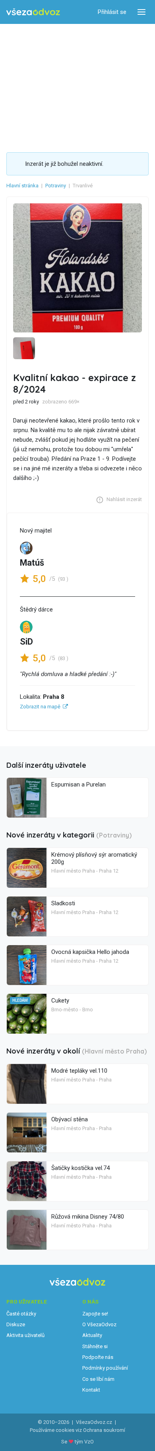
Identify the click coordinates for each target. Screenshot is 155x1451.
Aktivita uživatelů (25, 1335)
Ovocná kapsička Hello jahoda (90, 952)
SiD (26, 642)
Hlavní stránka (22, 186)
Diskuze (15, 1324)
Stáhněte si (95, 1346)
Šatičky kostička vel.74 (80, 1168)
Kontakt (91, 1390)
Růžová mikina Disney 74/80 (87, 1216)
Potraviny (55, 186)
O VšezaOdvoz (99, 1324)
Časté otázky (21, 1314)
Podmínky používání (105, 1368)
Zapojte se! (95, 1314)
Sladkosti (63, 903)
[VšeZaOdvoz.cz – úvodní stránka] (33, 12)
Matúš (32, 563)
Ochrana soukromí (104, 1430)
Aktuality (92, 1335)
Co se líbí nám (98, 1379)
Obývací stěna (69, 1119)
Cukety (60, 1000)
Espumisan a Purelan (78, 784)
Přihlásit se (112, 12)
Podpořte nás (97, 1357)
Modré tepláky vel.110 (79, 1070)
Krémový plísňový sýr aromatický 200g (94, 858)
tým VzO (84, 1442)
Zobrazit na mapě (40, 707)
